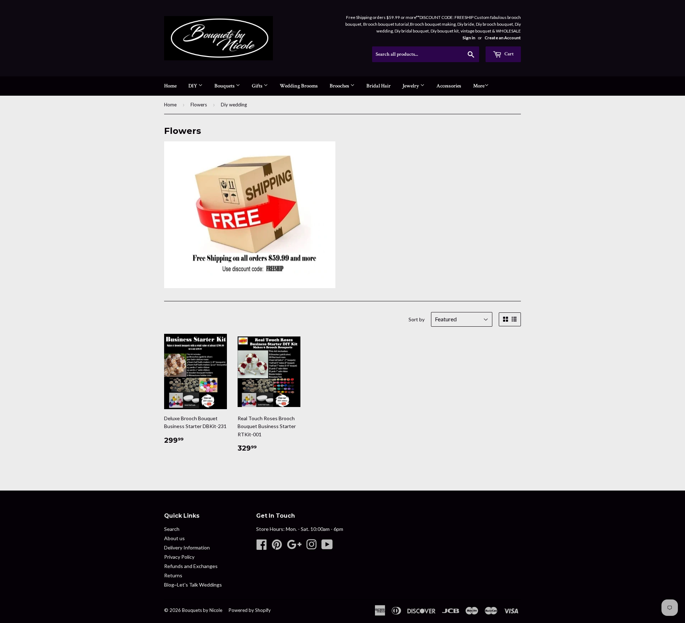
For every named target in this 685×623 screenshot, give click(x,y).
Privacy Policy (179, 557)
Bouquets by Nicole (202, 610)
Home (170, 85)
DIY (193, 85)
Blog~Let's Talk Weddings (193, 585)
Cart (508, 54)
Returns (173, 575)
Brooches (340, 85)
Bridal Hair (378, 85)
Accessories (448, 85)
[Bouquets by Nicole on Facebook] (261, 547)
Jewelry (411, 85)
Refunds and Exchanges (191, 566)
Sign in (468, 37)
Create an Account (502, 37)
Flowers (199, 104)
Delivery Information (187, 547)
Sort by (417, 319)
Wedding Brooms (299, 85)
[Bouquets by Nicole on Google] (294, 547)
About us (174, 538)
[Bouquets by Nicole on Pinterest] (277, 547)
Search (171, 529)
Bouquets (225, 85)
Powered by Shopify (250, 610)
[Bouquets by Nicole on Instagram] (311, 547)
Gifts (258, 85)
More (478, 85)
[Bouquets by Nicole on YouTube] (327, 547)
